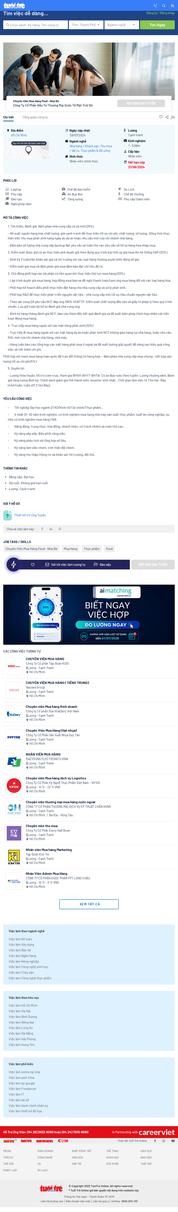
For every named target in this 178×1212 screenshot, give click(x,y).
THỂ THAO (112, 1151)
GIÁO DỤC (146, 1151)
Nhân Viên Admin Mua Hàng (46, 873)
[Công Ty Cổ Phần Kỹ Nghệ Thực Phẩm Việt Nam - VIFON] (14, 785)
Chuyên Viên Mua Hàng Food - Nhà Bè (31, 549)
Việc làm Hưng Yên (22, 1045)
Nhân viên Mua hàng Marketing (49, 849)
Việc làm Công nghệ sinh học (28, 967)
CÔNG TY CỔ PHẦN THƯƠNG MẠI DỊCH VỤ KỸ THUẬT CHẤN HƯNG (68, 806)
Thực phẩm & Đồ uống (95, 150)
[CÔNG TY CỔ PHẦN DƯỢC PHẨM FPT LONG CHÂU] (14, 881)
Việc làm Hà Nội (20, 1011)
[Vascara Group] (14, 690)
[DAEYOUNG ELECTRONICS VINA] (14, 761)
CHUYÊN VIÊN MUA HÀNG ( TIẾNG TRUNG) (57, 682)
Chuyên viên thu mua (42, 826)
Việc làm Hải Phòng (22, 1039)
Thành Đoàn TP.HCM (101, 1196)
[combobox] (35, 24)
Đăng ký (152, 13)
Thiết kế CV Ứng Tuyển (30, 515)
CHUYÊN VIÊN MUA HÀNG (45, 659)
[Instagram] (163, 1141)
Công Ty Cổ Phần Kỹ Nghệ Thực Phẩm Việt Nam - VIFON (63, 783)
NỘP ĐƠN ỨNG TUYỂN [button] (141, 103)
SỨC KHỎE (112, 1163)
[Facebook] (155, 1141)
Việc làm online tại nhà (24, 1072)
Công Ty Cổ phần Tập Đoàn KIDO (47, 663)
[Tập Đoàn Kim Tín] (14, 857)
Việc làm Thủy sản (21, 972)
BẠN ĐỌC (146, 1157)
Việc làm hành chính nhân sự (28, 1105)
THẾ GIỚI (8, 1163)
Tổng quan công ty (35, 117)
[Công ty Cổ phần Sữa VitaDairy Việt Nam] (14, 714)
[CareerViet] (156, 1132)
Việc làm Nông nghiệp (24, 961)
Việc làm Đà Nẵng (21, 1033)
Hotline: (124, 1201)
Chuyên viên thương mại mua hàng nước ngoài (60, 802)
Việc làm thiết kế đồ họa (25, 1111)
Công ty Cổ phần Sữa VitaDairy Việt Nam (52, 711)
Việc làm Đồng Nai (21, 1022)
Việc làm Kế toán (20, 939)
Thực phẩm (91, 549)
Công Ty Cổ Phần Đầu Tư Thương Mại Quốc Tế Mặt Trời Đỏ (53, 105)
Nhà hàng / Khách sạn (84, 146)
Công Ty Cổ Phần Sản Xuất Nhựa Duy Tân (53, 735)
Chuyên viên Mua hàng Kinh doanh (51, 706)
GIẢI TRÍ (76, 1163)
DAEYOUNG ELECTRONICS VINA (47, 759)
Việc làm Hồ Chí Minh (23, 1005)
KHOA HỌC (112, 1157)
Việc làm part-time (22, 1078)
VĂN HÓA (77, 1157)
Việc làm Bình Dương (23, 1017)
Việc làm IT (16, 1094)
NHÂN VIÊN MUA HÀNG (43, 754)
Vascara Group (35, 687)
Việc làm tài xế (19, 1100)
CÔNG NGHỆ (45, 1157)
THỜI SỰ (8, 1157)
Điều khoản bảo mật (78, 1201)
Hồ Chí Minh (19, 135)
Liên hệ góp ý (101, 1201)
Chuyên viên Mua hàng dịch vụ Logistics (56, 778)
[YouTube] (173, 1141)
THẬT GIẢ (146, 1163)
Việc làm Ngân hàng (22, 956)
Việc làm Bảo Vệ (20, 950)
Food (109, 549)
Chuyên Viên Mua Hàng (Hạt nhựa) (51, 730)
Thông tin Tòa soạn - (76, 1196)
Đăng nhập (167, 13)
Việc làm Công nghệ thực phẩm (30, 978)
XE (39, 1163)
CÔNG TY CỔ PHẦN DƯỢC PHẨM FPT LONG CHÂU (58, 878)
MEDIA (7, 1151)
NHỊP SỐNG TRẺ (81, 1151)
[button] (164, 5)
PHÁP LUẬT (10, 1170)
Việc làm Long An (21, 1028)
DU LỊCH (42, 1170)
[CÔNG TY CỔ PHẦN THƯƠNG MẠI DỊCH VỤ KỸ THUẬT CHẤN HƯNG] (14, 809)
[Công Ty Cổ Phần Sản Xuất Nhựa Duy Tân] (14, 737)
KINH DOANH (45, 1151)
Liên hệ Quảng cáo (52, 1201)
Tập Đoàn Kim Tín (37, 854)
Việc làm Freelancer (22, 1089)
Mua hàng (70, 549)
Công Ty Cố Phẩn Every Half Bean (48, 830)
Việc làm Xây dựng (21, 944)
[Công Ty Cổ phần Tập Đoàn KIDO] (14, 666)
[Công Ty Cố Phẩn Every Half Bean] (14, 833)
